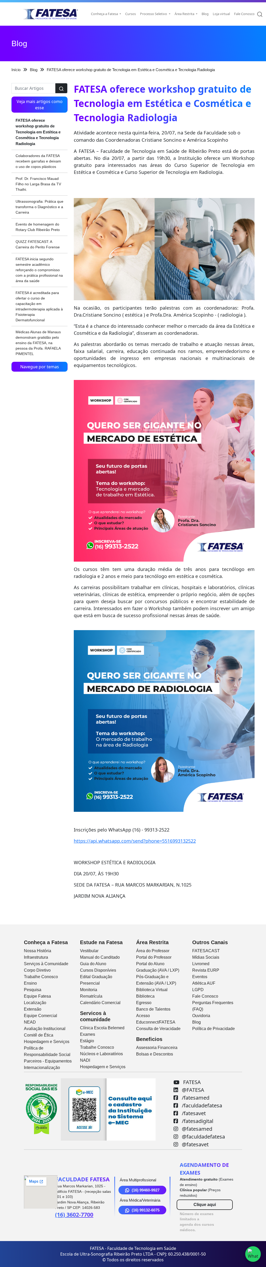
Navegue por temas (39, 367)
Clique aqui (205, 1204)
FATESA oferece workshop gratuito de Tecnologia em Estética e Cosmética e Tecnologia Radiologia (38, 132)
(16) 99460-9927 (145, 1190)
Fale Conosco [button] (244, 13)
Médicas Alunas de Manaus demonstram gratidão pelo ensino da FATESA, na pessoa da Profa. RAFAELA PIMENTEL (38, 343)
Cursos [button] (130, 13)
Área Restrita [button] (185, 13)
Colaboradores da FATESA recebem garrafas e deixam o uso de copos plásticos (38, 161)
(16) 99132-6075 (145, 1210)
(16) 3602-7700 (74, 1214)
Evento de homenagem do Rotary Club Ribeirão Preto (38, 227)
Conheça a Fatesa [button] (105, 13)
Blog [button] (205, 13)
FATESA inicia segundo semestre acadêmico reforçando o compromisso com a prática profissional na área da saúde (39, 270)
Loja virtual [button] (221, 13)
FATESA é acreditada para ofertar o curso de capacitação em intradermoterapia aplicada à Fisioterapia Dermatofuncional (39, 306)
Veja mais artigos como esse (40, 105)
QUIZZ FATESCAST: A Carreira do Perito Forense (38, 244)
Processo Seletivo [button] (154, 13)
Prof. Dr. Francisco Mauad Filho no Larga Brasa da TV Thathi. (38, 184)
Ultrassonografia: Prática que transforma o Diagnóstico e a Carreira (39, 206)
